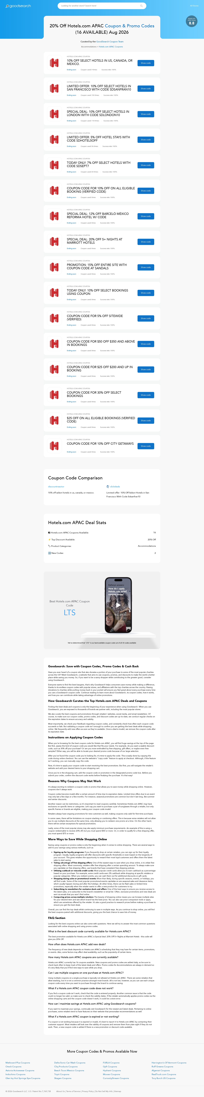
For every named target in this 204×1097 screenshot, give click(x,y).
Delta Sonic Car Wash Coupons (69, 1062)
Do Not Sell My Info (103, 1091)
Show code (146, 63)
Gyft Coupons (110, 1066)
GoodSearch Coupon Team (110, 41)
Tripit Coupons (61, 1074)
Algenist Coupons (161, 1070)
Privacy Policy (88, 1091)
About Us (60, 1091)
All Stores (194, 5)
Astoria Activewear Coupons (20, 1070)
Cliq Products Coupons (66, 1066)
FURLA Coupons (111, 1062)
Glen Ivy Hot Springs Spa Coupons (23, 1078)
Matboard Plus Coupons (18, 1062)
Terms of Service (73, 1091)
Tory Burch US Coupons (163, 1078)
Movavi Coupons (111, 1074)
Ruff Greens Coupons (162, 1066)
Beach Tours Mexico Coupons (69, 1070)
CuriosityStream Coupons (116, 1078)
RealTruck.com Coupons (164, 1074)
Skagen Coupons (62, 1078)
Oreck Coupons (13, 1066)
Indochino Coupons (15, 1074)
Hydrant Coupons (112, 1070)
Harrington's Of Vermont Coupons (169, 1062)
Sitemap (117, 1091)
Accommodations (88, 46)
